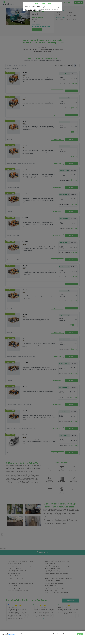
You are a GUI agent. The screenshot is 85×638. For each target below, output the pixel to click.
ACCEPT (80, 634)
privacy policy (11, 634)
